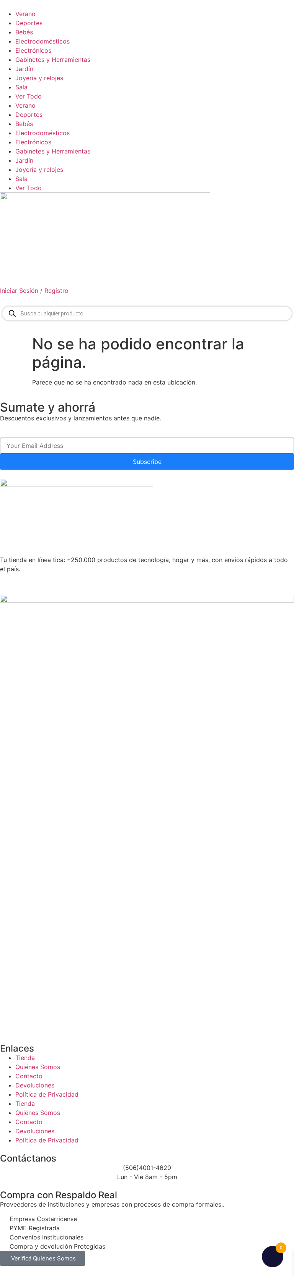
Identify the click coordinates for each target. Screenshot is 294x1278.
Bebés (24, 32)
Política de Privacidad (46, 1094)
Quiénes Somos (37, 1067)
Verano (25, 14)
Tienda (25, 1057)
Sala (21, 87)
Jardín (24, 69)
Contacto (28, 1076)
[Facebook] (30, 583)
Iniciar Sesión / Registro (34, 290)
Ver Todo (28, 96)
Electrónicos (33, 50)
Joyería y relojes (39, 78)
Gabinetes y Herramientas (52, 59)
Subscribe (147, 461)
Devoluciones (34, 1085)
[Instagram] (51, 583)
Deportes (28, 23)
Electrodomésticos (42, 41)
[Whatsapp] (9, 583)
